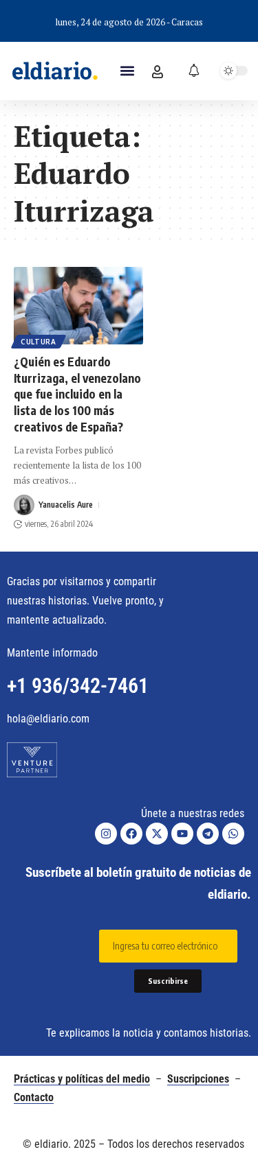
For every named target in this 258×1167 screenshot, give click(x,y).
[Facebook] (131, 834)
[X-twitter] (157, 834)
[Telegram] (208, 834)
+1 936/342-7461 (78, 686)
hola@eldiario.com (48, 718)
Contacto (34, 1097)
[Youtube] (182, 834)
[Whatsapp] (233, 834)
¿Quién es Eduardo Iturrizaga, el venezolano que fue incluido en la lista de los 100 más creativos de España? (77, 394)
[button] (127, 71)
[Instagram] (106, 834)
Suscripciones (198, 1078)
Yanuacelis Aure (66, 504)
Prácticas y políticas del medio (82, 1078)
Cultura (38, 342)
